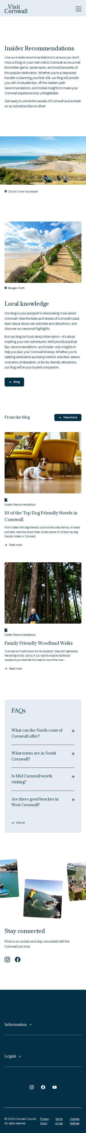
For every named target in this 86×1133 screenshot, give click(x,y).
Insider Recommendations (20, 504)
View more (70, 417)
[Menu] (78, 9)
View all (20, 822)
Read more (15, 545)
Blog (17, 382)
